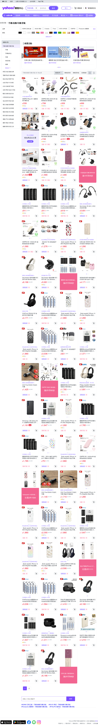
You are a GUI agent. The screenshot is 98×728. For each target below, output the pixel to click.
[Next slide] (37, 85)
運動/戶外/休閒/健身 (8, 119)
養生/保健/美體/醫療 (8, 104)
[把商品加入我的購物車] (36, 108)
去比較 (30, 141)
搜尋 (70, 699)
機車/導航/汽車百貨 (8, 123)
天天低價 (55, 15)
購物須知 (75, 723)
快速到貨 (46, 15)
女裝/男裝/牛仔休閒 (8, 82)
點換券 (18, 15)
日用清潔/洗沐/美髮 (8, 97)
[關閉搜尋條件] (36, 8)
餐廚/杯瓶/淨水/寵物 (8, 112)
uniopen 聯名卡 (78, 15)
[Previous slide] (23, 85)
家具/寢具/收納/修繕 (8, 115)
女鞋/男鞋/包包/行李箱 (9, 90)
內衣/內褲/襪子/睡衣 (8, 86)
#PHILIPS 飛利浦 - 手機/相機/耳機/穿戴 (62, 707)
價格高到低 (76, 73)
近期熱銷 (83, 73)
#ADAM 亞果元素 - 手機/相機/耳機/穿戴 (33, 704)
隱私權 (89, 723)
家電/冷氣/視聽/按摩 (8, 72)
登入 (66, 8)
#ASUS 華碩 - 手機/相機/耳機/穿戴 (59, 704)
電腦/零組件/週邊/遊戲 (9, 75)
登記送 (27, 15)
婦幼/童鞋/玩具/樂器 (8, 108)
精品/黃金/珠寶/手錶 (8, 79)
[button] (23, 55)
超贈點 (90, 15)
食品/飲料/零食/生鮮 (8, 101)
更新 (96, 721)
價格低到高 (67, 73)
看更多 (63, 15)
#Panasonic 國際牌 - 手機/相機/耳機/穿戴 (34, 707)
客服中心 (60, 723)
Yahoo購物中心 (12, 8)
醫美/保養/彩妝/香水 (8, 93)
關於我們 (68, 723)
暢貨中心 (36, 15)
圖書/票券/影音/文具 (8, 126)
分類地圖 (95, 723)
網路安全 (82, 723)
